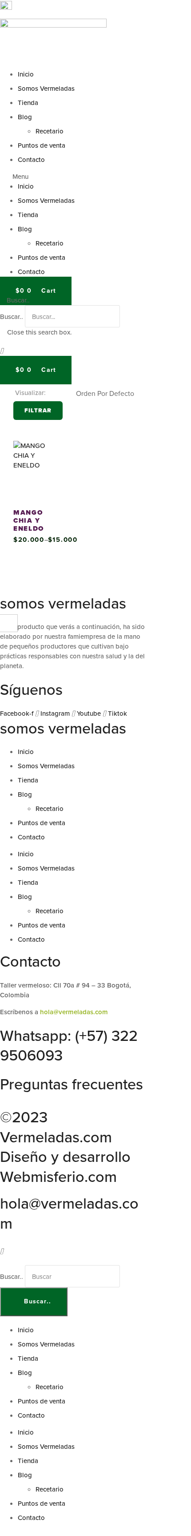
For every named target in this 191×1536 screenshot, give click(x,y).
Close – (8, 626)
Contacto (31, 159)
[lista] (65, 393)
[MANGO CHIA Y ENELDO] (36, 470)
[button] (95, 176)
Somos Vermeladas (46, 88)
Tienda (28, 102)
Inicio (26, 74)
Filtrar (38, 410)
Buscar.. (11, 316)
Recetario (50, 131)
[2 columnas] (53, 393)
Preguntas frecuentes (71, 1084)
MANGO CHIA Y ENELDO (28, 520)
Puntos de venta (41, 145)
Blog (25, 116)
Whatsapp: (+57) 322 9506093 (69, 1045)
